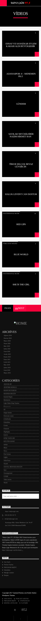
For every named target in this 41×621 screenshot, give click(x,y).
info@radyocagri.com (11, 519)
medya (6, 444)
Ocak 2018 (7, 370)
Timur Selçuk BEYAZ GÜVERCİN (21, 165)
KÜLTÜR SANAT (9, 441)
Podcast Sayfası (8, 564)
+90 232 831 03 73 (10, 515)
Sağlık (5, 457)
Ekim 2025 (7, 359)
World (5, 483)
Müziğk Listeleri (9, 573)
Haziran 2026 (8, 338)
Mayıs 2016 (7, 373)
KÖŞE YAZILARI (9, 438)
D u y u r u (7, 406)
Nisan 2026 (7, 343)
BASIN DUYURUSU (10, 390)
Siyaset (6, 463)
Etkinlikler (7, 422)
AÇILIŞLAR (7, 384)
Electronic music (9, 416)
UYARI (6, 476)
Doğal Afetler (8, 413)
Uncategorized (8, 473)
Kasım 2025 (7, 357)
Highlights (7, 432)
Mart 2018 (7, 365)
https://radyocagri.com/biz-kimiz (12, 550)
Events (6, 425)
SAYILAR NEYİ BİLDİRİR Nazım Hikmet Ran (21, 135)
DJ (4, 409)
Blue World (21, 254)
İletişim (6, 575)
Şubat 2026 (7, 349)
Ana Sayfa (7, 562)
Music (5, 448)
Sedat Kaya (7, 460)
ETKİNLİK (7, 419)
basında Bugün (8, 397)
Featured (6, 428)
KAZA (6, 435)
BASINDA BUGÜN (10, 393)
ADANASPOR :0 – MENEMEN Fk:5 (21, 75)
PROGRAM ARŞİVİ (10, 567)
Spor (5, 470)
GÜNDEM (21, 104)
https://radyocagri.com (12, 511)
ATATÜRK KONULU (10, 387)
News (5, 451)
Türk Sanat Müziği (10, 243)
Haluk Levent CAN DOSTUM (21, 194)
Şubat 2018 (7, 367)
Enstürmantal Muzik (11, 213)
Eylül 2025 (7, 362)
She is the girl (21, 284)
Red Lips (21, 224)
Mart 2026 (7, 346)
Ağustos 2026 (8, 335)
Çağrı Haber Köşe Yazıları (11, 403)
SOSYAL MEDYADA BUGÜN (13, 467)
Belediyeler (7, 400)
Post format (7, 454)
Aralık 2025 (7, 354)
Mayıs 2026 (7, 341)
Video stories (7, 479)
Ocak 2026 (7, 351)
